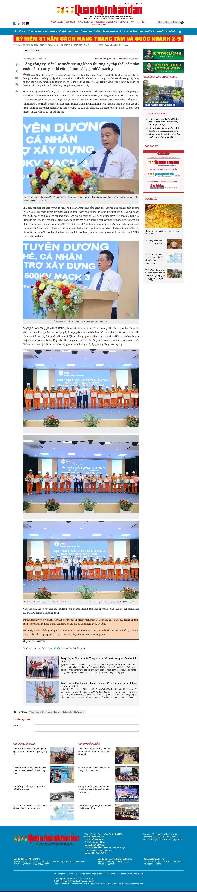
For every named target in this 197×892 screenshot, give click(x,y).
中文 (132, 22)
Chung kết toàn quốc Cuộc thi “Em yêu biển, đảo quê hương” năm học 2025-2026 (94, 789)
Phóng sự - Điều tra (117, 31)
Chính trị (21, 31)
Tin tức (36, 51)
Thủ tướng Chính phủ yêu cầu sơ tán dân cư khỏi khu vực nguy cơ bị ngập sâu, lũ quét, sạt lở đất (155, 275)
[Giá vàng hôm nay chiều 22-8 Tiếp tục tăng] (163, 216)
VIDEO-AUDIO (57, 22)
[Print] (16, 84)
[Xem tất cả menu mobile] (180, 31)
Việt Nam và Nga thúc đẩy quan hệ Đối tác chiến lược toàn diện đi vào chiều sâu (94, 752)
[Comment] (16, 78)
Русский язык (99, 25)
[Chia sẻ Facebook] (16, 64)
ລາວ (138, 22)
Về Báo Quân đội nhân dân (65, 874)
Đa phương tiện (51, 31)
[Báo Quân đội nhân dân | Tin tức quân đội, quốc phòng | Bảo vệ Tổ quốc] (98, 11)
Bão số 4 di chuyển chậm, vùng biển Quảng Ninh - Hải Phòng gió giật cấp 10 (30, 752)
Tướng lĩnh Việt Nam (135, 31)
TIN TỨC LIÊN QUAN (24, 743)
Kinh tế (91, 31)
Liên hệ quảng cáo (129, 874)
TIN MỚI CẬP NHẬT (89, 743)
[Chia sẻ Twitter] (16, 71)
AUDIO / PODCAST (157, 113)
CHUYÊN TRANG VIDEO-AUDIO (160, 76)
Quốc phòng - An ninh (35, 31)
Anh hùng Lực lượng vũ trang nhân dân (160, 31)
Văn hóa (105, 31)
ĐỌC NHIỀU (151, 199)
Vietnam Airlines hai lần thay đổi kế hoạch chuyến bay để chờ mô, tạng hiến (29, 770)
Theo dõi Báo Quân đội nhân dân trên (110, 59)
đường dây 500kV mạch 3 (74, 712)
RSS (141, 874)
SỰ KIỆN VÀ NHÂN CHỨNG (106, 22)
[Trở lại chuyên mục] (16, 91)
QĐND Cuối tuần (85, 22)
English (124, 22)
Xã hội (98, 31)
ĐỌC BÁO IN (70, 22)
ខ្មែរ (143, 22)
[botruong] (163, 54)
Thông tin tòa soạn (87, 874)
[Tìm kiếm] (182, 22)
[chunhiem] (163, 67)
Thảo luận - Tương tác (109, 874)
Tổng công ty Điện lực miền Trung (44, 712)
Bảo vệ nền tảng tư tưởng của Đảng (73, 31)
